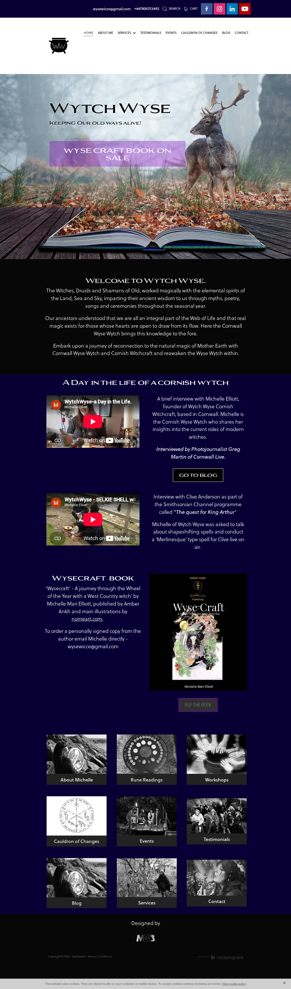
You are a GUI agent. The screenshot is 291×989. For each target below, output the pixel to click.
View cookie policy (234, 983)
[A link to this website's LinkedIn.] (232, 9)
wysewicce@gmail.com (112, 8)
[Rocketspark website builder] (220, 958)
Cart (193, 8)
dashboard (78, 956)
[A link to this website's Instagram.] (219, 9)
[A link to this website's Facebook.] (207, 9)
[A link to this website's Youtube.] (245, 9)
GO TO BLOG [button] (198, 475)
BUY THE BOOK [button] (198, 704)
